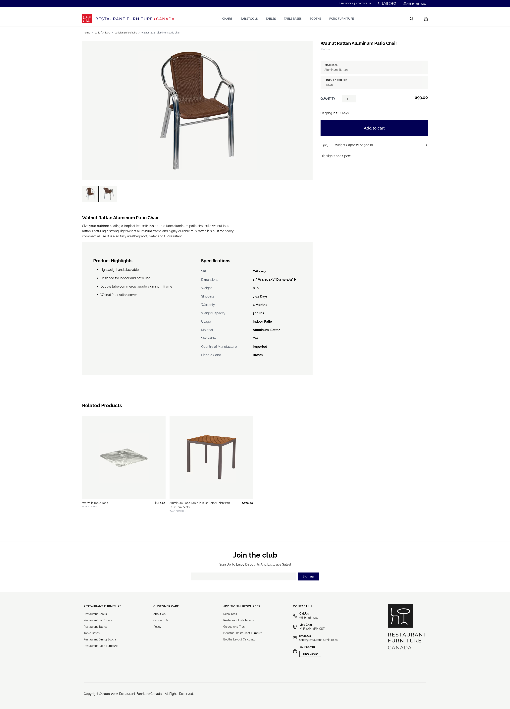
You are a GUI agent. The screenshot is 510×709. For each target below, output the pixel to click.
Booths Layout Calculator (239, 639)
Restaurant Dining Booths (100, 639)
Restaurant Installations (238, 620)
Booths (315, 18)
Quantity (328, 98)
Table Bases (293, 18)
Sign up (308, 576)
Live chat (388, 3)
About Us (159, 614)
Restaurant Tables (95, 626)
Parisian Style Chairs (126, 32)
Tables (271, 18)
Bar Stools (249, 18)
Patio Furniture (341, 18)
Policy (157, 626)
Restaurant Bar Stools (98, 620)
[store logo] (128, 18)
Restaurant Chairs (95, 614)
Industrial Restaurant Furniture (243, 633)
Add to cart (374, 128)
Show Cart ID (310, 653)
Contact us (363, 3)
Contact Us (160, 620)
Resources (346, 3)
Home (87, 32)
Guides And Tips (234, 626)
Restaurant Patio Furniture (101, 645)
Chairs (227, 18)
